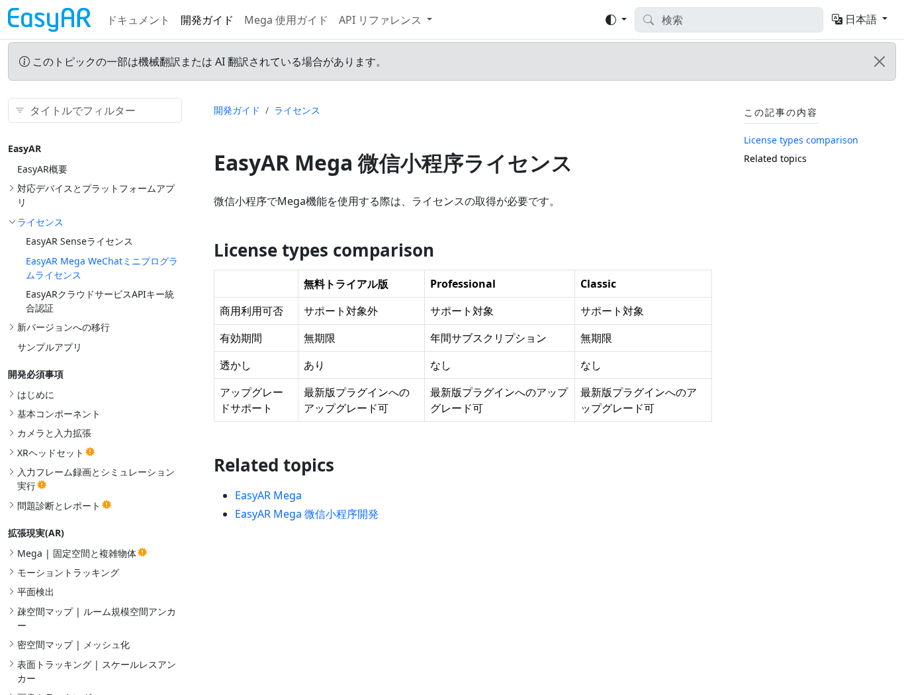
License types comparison (801, 140)
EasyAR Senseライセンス (79, 241)
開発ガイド (207, 20)
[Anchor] (446, 250)
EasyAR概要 (42, 169)
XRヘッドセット (50, 452)
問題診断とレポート (59, 505)
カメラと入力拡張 (54, 433)
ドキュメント (138, 20)
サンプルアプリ (49, 346)
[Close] (879, 61)
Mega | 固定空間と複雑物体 (76, 552)
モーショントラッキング (68, 572)
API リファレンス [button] (380, 20)
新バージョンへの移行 (63, 327)
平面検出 (35, 591)
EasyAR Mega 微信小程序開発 (307, 514)
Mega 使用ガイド (286, 20)
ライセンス (40, 221)
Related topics (775, 157)
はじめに (35, 394)
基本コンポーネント (59, 413)
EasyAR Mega (268, 495)
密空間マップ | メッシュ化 (73, 644)
